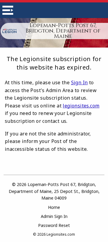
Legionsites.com (60, 234)
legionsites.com (81, 105)
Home (54, 207)
